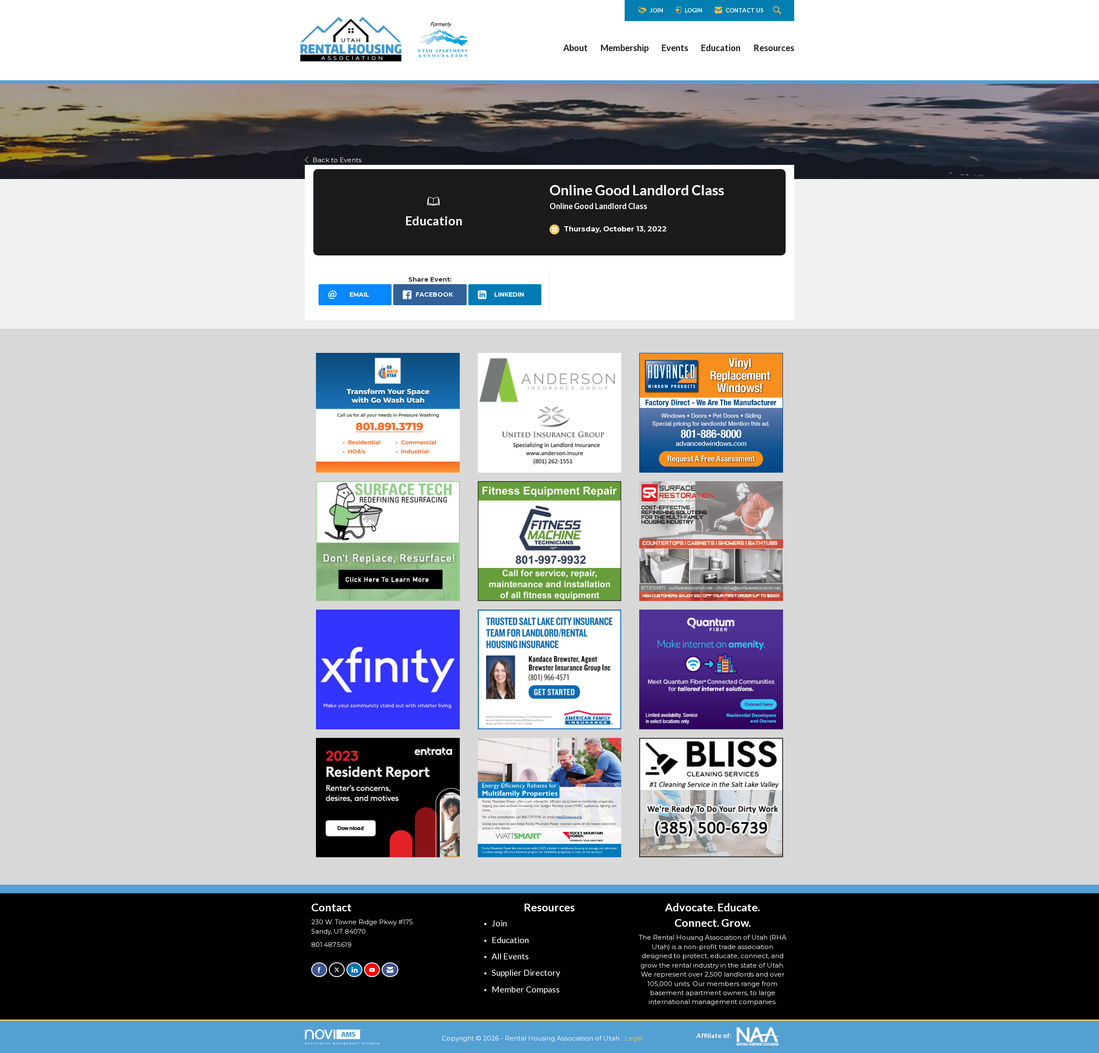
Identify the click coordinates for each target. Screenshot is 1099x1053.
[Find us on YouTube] (372, 969)
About (575, 47)
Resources (773, 47)
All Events (510, 956)
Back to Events (337, 160)
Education (721, 47)
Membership (625, 47)
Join (499, 923)
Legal (634, 1038)
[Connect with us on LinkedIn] (354, 969)
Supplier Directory (526, 972)
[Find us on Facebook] (319, 969)
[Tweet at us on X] (337, 969)
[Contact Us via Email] (390, 969)
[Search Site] (778, 10)
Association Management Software (342, 1043)
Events (675, 47)
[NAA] (758, 1035)
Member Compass (526, 989)
